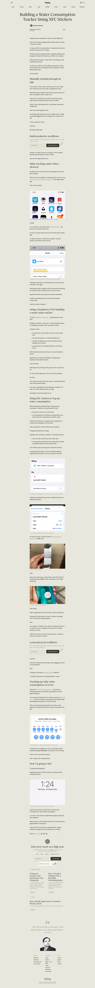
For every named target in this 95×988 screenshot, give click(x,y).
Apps (39, 6)
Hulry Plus (47, 967)
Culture (30, 6)
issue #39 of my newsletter (44, 689)
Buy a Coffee (48, 971)
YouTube (59, 963)
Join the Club (56, 858)
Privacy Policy (37, 963)
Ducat (46, 957)
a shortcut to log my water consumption (41, 179)
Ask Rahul (36, 957)
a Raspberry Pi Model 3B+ (42, 317)
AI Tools (56, 6)
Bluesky (59, 959)
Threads (59, 957)
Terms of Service (37, 961)
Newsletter (48, 969)
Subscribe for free (52, 145)
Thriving (21, 6)
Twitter (59, 961)
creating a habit (48, 672)
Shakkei (47, 959)
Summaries (82, 6)
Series (13, 6)
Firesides (73, 6)
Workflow (47, 6)
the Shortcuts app (54, 227)
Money (64, 6)
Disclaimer (36, 959)
